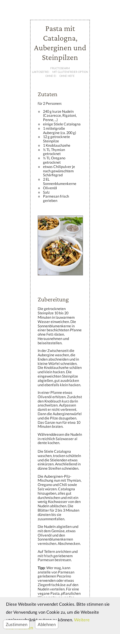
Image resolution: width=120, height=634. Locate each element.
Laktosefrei (40, 72)
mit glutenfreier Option (70, 72)
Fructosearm (60, 68)
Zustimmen (16, 624)
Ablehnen (47, 624)
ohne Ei (50, 76)
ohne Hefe (67, 76)
